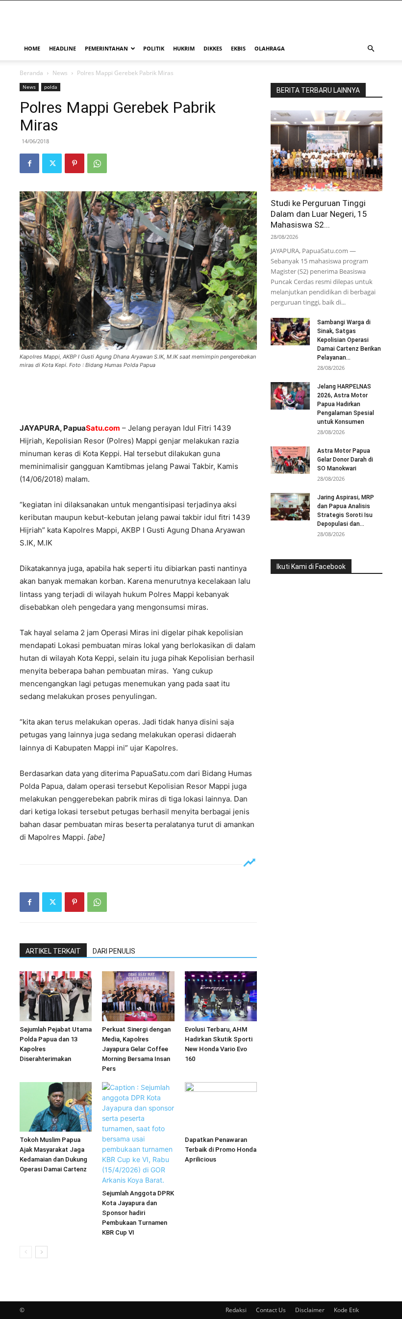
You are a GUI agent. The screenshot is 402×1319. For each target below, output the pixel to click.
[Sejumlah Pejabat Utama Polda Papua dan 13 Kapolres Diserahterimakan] (56, 996)
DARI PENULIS (114, 951)
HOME (32, 48)
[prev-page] (26, 1252)
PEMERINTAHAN (106, 48)
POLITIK (153, 48)
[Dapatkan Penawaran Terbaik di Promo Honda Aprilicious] (221, 1107)
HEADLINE (62, 48)
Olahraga (269, 48)
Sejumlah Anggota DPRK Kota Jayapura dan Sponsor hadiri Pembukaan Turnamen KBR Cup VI (138, 1213)
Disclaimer (310, 1310)
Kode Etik (346, 1310)
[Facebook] (29, 163)
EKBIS (238, 48)
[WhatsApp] (97, 163)
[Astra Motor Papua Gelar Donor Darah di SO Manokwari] (290, 460)
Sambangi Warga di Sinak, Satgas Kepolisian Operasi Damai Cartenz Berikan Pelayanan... (349, 340)
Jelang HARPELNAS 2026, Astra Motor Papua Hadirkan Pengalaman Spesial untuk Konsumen (345, 404)
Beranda (31, 73)
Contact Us (271, 1310)
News (60, 73)
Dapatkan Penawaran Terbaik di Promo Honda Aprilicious (220, 1149)
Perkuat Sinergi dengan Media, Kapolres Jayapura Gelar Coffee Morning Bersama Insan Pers (136, 1049)
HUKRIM (184, 48)
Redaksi (236, 1310)
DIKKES (212, 48)
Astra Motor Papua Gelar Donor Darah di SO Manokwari (345, 459)
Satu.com (103, 428)
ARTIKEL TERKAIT (53, 951)
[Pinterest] (74, 163)
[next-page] (41, 1252)
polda (50, 86)
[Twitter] (52, 163)
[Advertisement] (138, 397)
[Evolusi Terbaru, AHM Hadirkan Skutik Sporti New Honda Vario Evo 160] (221, 996)
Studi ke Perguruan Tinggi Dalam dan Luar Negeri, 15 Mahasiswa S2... (319, 214)
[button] (370, 48)
